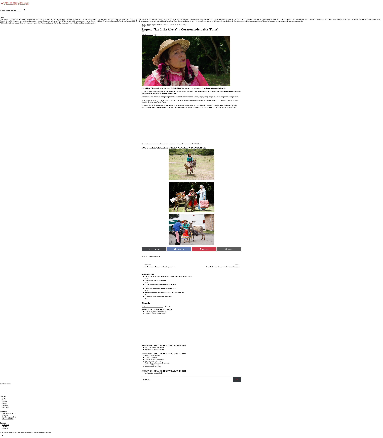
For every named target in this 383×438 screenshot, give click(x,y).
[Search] (24, 10)
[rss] (1, 393)
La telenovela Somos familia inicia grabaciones (158, 296)
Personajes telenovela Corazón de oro (37, 19)
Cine (39, 23)
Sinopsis (23, 23)
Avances (144, 256)
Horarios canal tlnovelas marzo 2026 (156, 311)
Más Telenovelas (7, 419)
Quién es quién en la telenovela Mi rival (12, 19)
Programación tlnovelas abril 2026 (155, 313)
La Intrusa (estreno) (151, 357)
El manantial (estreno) (152, 365)
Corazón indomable (154, 256)
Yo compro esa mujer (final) (153, 361)
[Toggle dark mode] (2, 14)
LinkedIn (5, 428)
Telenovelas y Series (8, 413)
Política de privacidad (9, 417)
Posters (35, 23)
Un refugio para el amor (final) (154, 359)
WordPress (47, 433)
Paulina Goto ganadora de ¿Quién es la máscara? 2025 (160, 288)
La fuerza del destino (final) (153, 373)
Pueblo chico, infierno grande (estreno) (157, 363)
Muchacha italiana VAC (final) (154, 347)
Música (17, 23)
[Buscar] (237, 379)
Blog (4, 23)
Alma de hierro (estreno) (152, 356)
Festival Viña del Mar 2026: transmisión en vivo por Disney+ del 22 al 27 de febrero (123, 19)
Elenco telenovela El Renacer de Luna (253, 19)
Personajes (29, 23)
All (1, 23)
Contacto (5, 415)
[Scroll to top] (2, 436)
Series (8, 23)
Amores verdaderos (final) (153, 366)
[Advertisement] (191, 124)
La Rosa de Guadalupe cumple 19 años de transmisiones (283, 19)
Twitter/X (5, 427)
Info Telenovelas (147, 35)
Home (144, 25)
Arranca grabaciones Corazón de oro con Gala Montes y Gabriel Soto (164, 292)
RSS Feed (4, 389)
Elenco (12, 23)
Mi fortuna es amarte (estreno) (154, 349)
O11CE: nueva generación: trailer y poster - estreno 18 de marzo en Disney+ (73, 19)
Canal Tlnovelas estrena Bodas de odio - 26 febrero (225, 19)
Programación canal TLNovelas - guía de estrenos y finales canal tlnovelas (64, 23)
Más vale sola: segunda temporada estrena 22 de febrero (191, 19)
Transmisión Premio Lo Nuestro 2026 (162, 19)
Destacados (91, 23)
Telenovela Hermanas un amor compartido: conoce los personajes (321, 19)
